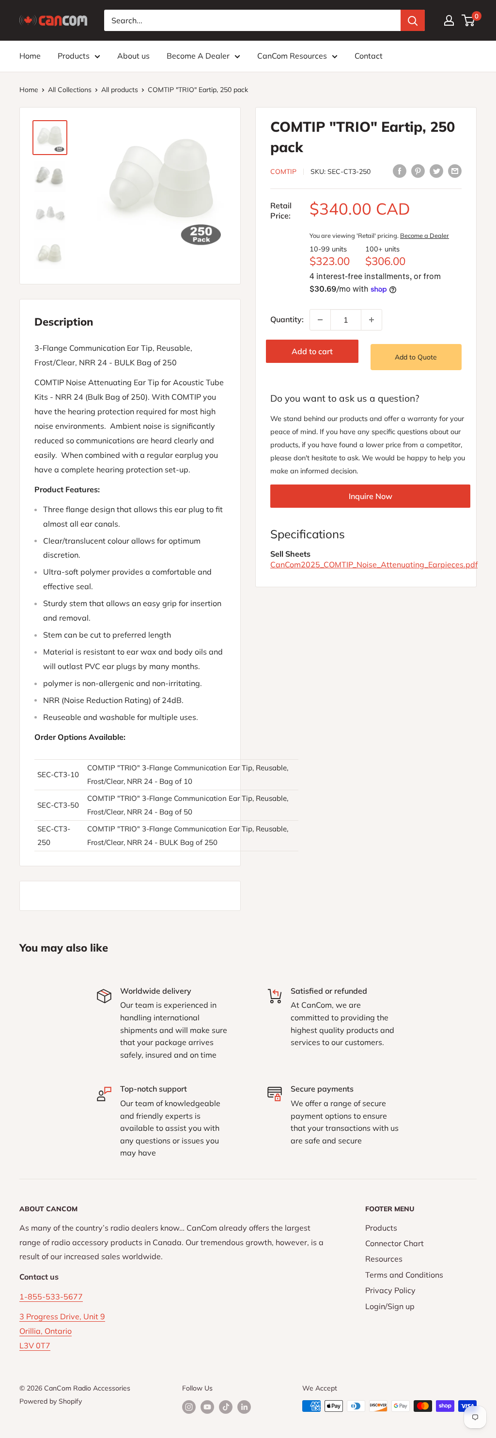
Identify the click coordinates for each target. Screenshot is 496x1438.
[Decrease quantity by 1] (320, 320)
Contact (369, 56)
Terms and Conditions (404, 1275)
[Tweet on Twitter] (436, 170)
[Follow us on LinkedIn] (244, 1407)
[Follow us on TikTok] (225, 1407)
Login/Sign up (390, 1306)
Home (30, 56)
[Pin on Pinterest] (418, 170)
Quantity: (287, 319)
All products (119, 89)
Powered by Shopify (50, 1401)
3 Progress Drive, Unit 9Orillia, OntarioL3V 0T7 (62, 1331)
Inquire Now (370, 496)
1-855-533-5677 (51, 1296)
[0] (469, 20)
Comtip (283, 171)
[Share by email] (455, 170)
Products (74, 56)
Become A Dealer (198, 56)
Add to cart (312, 351)
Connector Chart (394, 1243)
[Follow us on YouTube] (207, 1407)
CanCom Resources (292, 56)
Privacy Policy (390, 1290)
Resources (384, 1259)
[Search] (413, 20)
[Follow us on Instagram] (189, 1407)
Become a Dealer (424, 235)
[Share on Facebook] (399, 170)
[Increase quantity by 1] (371, 320)
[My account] (449, 20)
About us (133, 56)
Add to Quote (416, 357)
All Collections (70, 89)
